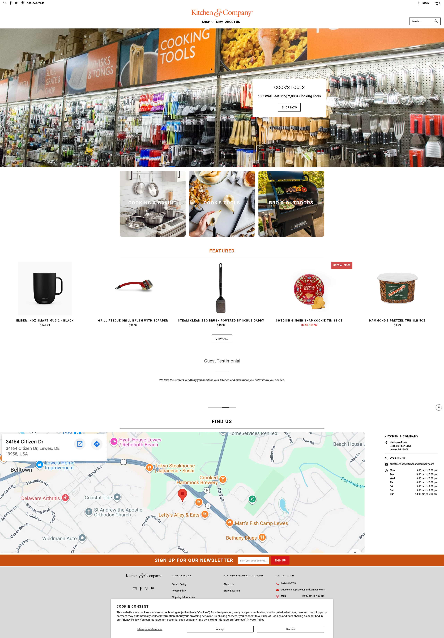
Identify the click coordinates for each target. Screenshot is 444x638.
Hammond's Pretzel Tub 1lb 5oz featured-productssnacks (397, 288)
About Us (229, 584)
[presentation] (153, 204)
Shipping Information (183, 597)
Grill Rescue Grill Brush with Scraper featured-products (133, 288)
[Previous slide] (13, 295)
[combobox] (425, 21)
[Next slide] (431, 295)
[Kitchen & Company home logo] (222, 13)
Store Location (232, 590)
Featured (222, 251)
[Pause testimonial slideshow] (439, 407)
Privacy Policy (255, 619)
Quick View (45, 297)
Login (425, 3)
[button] (438, 3)
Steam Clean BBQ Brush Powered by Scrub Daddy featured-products (221, 288)
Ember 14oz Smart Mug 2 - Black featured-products (45, 288)
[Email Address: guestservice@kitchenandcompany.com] (4, 3)
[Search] (436, 21)
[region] (222, 380)
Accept (220, 629)
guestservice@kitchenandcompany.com (412, 464)
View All (222, 338)
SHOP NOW (289, 107)
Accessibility (179, 590)
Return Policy (179, 584)
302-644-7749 (36, 3)
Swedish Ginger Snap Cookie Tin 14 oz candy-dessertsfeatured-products (309, 288)
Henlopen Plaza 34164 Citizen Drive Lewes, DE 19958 (400, 446)
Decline (290, 629)
